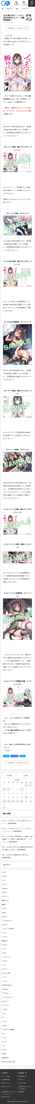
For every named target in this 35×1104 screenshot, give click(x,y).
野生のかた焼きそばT (8, 1062)
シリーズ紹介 (6, 1076)
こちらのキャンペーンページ (18, 199)
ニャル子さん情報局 (8, 1029)
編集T (12, 22)
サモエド (4, 884)
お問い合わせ (5, 1096)
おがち (4, 908)
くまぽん (4, 1009)
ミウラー (4, 936)
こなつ (4, 1013)
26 (13, 801)
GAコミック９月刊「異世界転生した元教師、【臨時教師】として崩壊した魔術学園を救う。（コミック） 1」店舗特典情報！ (17, 839)
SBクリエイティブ (7, 1086)
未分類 (4, 1053)
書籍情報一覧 (23, 1073)
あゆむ (4, 912)
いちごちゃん (6, 957)
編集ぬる (4, 940)
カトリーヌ (5, 1005)
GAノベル (22, 1079)
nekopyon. (5, 989)
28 (21, 801)
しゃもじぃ (5, 981)
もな (3, 1045)
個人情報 (21, 1091)
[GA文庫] (5, 3)
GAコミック (5, 1083)
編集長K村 (5, 1057)
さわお (4, 953)
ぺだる (4, 932)
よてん (4, 965)
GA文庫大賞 (5, 1079)
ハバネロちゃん (7, 920)
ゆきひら (4, 916)
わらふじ (4, 1049)
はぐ (3, 1033)
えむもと (4, 1001)
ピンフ (4, 1037)
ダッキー (4, 1021)
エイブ (4, 880)
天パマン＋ (5, 896)
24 (4, 801)
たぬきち (4, 1025)
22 (26, 797)
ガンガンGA (22, 1083)
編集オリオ (5, 900)
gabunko (4, 888)
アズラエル (5, 993)
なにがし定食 (6, 973)
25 (8, 801)
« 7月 (3, 808)
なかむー (4, 945)
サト (3, 1017)
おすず (4, 872)
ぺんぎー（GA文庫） (8, 928)
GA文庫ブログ (23, 1076)
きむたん (4, 924)
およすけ (4, 961)
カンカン (4, 977)
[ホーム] (2, 8)
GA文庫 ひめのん (7, 985)
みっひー (4, 969)
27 (17, 801)
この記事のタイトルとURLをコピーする (17, 28)
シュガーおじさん (7, 997)
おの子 (4, 892)
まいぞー (4, 1041)
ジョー (4, 949)
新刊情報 (4, 1073)
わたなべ (4, 876)
